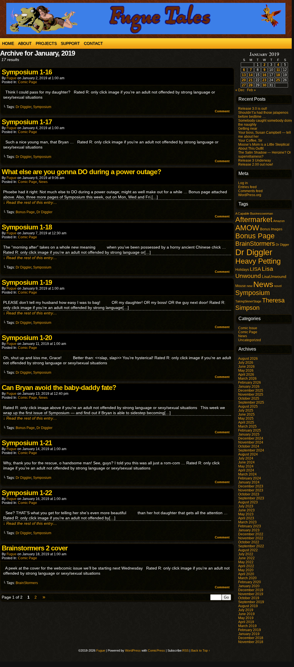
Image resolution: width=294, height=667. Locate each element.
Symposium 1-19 (27, 282)
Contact (93, 43)
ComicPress (156, 650)
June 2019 (246, 614)
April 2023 (246, 518)
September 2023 (251, 498)
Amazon (279, 221)
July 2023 (245, 506)
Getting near (247, 129)
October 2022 (248, 542)
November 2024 (250, 442)
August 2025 (248, 406)
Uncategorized (249, 340)
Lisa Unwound (254, 272)
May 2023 (246, 514)
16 (264, 75)
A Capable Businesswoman (254, 213)
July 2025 (245, 410)
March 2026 (247, 379)
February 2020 (249, 582)
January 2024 (249, 482)
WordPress (133, 650)
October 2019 (248, 598)
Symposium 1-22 (27, 493)
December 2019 (250, 590)
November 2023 (250, 490)
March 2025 (247, 426)
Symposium (42, 107)
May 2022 (246, 562)
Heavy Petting (258, 261)
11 (278, 70)
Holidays (242, 270)
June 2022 (246, 558)
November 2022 (250, 538)
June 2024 (246, 462)
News (43, 182)
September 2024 (251, 450)
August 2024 (248, 454)
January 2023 (249, 530)
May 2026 (246, 371)
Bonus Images (271, 229)
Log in (243, 183)
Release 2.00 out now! (255, 164)
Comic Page (27, 82)
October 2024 (248, 446)
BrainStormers (27, 583)
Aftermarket (253, 219)
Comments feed (250, 191)
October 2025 (248, 398)
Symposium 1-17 (27, 122)
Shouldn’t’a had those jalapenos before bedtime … (263, 115)
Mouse (240, 286)
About (25, 43)
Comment (222, 111)
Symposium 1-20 (27, 337)
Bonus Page (25, 212)
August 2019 (248, 606)
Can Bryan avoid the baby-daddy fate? (59, 387)
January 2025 (249, 434)
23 (264, 80)
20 (244, 80)
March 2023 (247, 522)
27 (244, 85)
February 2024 (249, 478)
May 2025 (246, 418)
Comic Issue (247, 328)
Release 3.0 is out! (252, 109)
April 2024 (246, 470)
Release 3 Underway (254, 160)
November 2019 (250, 594)
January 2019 (249, 634)
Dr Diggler (23, 107)
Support (70, 43)
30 (264, 85)
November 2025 (250, 394)
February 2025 (249, 430)
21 (251, 80)
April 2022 (246, 566)
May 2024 (246, 466)
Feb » (251, 90)
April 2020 (246, 574)
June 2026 (246, 367)
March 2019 (247, 626)
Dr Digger (282, 244)
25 (278, 80)
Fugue (12, 78)
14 (251, 75)
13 (244, 75)
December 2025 (250, 391)
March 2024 (247, 474)
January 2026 (249, 387)
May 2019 (246, 618)
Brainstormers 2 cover (35, 548)
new (249, 286)
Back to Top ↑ (200, 650)
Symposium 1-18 (27, 227)
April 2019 (246, 622)
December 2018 (250, 638)
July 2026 (245, 363)
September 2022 (251, 546)
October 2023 (248, 494)
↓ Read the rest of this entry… (30, 202)
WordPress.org (249, 195)
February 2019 (249, 630)
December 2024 (250, 438)
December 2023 (250, 486)
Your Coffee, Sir (250, 141)
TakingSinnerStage (248, 301)
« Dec (239, 90)
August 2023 (248, 502)
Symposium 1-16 (27, 72)
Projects (46, 43)
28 (251, 85)
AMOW (247, 228)
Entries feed (247, 187)
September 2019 (251, 602)
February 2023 (249, 526)
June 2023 (246, 510)
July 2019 (245, 610)
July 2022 (245, 554)
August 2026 (248, 359)
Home (8, 43)
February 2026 (249, 383)
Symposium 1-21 (27, 443)
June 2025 (246, 414)
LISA (255, 269)
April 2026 (246, 375)
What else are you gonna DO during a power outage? (81, 172)
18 (278, 75)
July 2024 (245, 458)
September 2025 (251, 402)
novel (277, 286)
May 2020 (246, 570)
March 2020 (247, 578)
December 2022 (250, 534)
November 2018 (250, 642)
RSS (185, 650)
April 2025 (246, 422)
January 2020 (249, 586)
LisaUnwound (274, 276)
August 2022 (248, 550)
